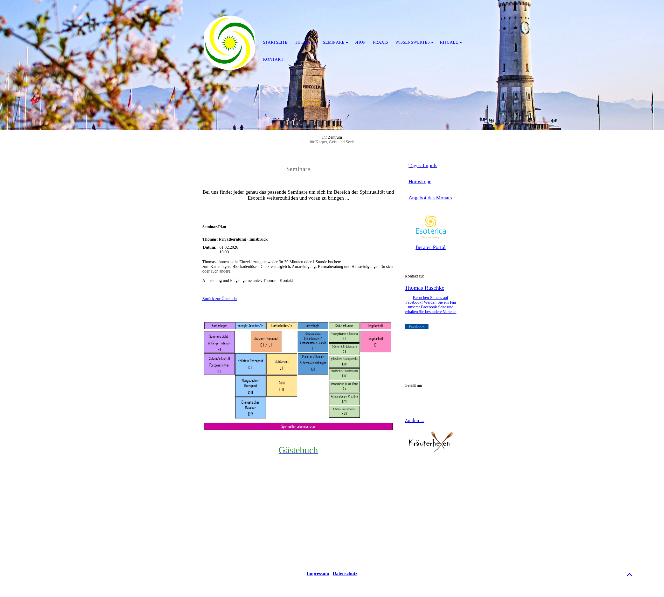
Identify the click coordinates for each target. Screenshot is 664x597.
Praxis (380, 42)
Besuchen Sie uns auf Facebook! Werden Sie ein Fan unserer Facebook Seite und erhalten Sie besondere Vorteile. (431, 304)
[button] (629, 574)
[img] (229, 43)
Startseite (275, 42)
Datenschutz (345, 573)
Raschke (433, 287)
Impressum (318, 573)
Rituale (449, 42)
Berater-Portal (431, 247)
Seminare (333, 42)
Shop (360, 42)
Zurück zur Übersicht (219, 298)
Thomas (414, 287)
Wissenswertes (412, 42)
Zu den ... (414, 420)
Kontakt (273, 59)
